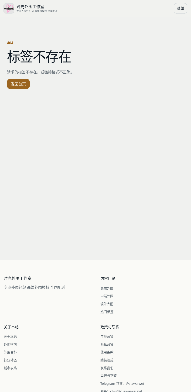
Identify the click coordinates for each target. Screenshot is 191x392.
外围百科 (10, 352)
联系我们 (106, 368)
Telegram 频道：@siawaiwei (122, 383)
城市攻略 (10, 368)
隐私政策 (106, 344)
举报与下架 (108, 375)
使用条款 (106, 352)
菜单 (180, 8)
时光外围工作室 (17, 278)
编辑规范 (106, 360)
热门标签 (106, 311)
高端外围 (106, 288)
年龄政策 (106, 336)
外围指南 (10, 344)
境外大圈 (106, 304)
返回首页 (18, 83)
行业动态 (10, 360)
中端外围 (106, 296)
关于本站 (10, 336)
